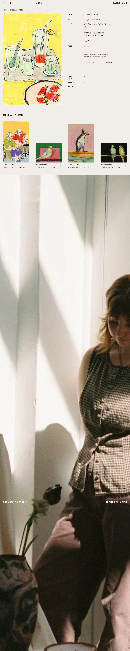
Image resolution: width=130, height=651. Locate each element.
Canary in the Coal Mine (109, 167)
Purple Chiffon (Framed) (11, 167)
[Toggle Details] (84, 76)
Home (5, 10)
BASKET (120, 3)
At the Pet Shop (41, 167)
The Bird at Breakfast (75, 167)
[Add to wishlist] (110, 14)
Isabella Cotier (16, 10)
